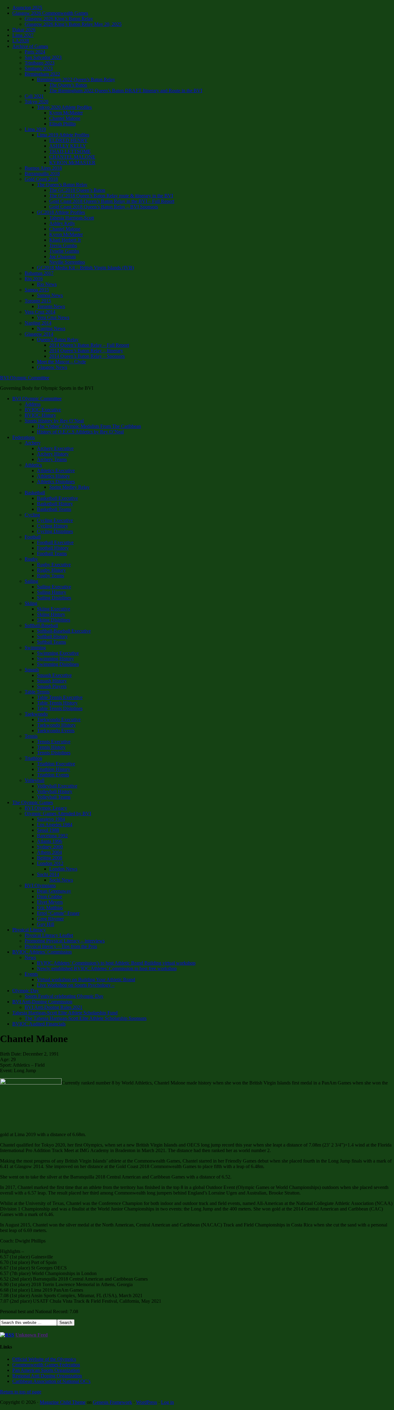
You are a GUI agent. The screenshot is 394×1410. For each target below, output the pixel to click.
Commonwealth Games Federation (46, 1364)
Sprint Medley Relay (69, 487)
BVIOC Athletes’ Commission (42, 951)
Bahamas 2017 (39, 273)
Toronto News (51, 306)
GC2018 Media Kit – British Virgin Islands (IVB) (85, 267)
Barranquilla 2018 (42, 173)
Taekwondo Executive (59, 719)
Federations (23, 437)
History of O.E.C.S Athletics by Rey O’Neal (80, 431)
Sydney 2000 (50, 846)
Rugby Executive (54, 564)
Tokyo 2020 (36, 101)
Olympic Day (25, 990)
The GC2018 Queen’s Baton (77, 190)
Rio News (47, 284)
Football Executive (55, 542)
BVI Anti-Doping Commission (42, 1001)
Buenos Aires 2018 (43, 168)
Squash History (52, 680)
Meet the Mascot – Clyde (61, 361)
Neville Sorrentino (67, 262)
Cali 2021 (34, 96)
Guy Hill (45, 924)
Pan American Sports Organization (46, 1370)
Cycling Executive (55, 520)
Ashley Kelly (62, 223)
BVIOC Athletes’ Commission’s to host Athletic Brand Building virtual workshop (116, 963)
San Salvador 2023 (43, 57)
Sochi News (61, 880)
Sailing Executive (54, 586)
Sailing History (51, 592)
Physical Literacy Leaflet (49, 935)
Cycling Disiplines (55, 531)
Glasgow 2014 (39, 334)
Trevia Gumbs (63, 245)
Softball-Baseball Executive (64, 631)
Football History (53, 548)
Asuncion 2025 (27, 7)
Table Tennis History (57, 702)
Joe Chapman (62, 256)
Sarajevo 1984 (51, 819)
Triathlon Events (53, 774)
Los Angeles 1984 (54, 824)
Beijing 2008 (49, 857)
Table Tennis (37, 691)
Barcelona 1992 (52, 835)
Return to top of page (20, 1391)
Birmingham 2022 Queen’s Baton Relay (76, 79)
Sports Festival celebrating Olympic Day (64, 996)
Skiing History (51, 614)
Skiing (31, 603)
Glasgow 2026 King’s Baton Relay (59, 18)
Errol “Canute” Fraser (58, 913)
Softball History (52, 636)
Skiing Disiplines (53, 619)
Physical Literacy (29, 929)
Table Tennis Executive (59, 697)
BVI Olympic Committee (24, 377)
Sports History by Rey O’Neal (54, 420)
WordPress (146, 1402)
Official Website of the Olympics (44, 1359)
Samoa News (50, 295)
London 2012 (50, 863)
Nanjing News (51, 328)
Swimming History (55, 658)
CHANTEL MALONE (72, 157)
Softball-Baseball (41, 625)
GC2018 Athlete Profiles (61, 212)
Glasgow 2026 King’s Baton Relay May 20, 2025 (73, 24)
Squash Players (51, 686)
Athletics (33, 465)
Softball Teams (51, 642)
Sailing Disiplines (54, 597)
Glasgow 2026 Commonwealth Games (50, 13)
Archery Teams (52, 459)
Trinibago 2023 (39, 62)
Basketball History (55, 503)
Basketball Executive (57, 498)
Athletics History (53, 476)
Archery (33, 442)
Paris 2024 (35, 51)
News (30, 957)
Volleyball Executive (57, 785)
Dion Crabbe (49, 896)
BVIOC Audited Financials (39, 1023)
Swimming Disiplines (58, 664)
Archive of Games (30, 46)
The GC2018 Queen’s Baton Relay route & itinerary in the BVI (111, 195)
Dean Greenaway (54, 891)
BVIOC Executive (43, 409)
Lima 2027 (23, 35)
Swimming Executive (58, 653)
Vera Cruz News (53, 317)
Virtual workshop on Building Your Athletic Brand (86, 979)
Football (33, 536)
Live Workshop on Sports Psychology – (76, 985)
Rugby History (51, 570)
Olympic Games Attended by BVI (58, 813)
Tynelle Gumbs (64, 251)
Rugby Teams (50, 575)
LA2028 (20, 40)
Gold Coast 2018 (41, 179)
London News (63, 868)
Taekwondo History (56, 725)
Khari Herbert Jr (65, 240)
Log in (167, 1402)
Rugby (31, 559)
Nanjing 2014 (38, 323)
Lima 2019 (35, 129)
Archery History (53, 453)
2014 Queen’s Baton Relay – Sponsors (87, 356)
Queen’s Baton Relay (57, 339)
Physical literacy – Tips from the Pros (61, 946)
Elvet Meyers (50, 902)
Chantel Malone (64, 118)
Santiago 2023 (39, 68)
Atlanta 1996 (49, 841)
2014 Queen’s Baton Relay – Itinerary (86, 350)
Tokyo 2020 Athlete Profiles (64, 107)
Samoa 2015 (37, 289)
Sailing (31, 581)
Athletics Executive (56, 470)
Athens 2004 (49, 852)
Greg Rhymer (50, 918)
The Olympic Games (32, 802)
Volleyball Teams (53, 797)
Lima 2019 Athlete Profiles (63, 134)
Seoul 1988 (48, 830)
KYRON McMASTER (72, 162)
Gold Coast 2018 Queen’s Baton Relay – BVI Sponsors (103, 206)
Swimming (35, 647)
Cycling (32, 514)
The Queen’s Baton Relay (62, 184)
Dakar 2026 (23, 29)
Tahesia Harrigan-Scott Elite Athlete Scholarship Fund (65, 1012)
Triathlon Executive (56, 763)
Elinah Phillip (62, 123)
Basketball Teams (54, 509)
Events (31, 974)
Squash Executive (54, 675)
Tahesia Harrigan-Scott (71, 217)
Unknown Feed (31, 1334)
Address (33, 404)
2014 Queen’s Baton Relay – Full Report (89, 345)
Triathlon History (53, 769)
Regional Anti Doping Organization (47, 1375)
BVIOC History (40, 415)
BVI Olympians (40, 885)
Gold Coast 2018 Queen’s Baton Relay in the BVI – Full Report (111, 201)
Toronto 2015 (38, 300)
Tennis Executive (53, 741)
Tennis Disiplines (53, 752)
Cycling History (52, 525)
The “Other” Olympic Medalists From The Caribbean (89, 426)
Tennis (31, 736)
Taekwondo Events (55, 730)
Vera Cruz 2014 (40, 311)
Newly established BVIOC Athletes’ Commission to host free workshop (107, 968)
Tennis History (51, 747)
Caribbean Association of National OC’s (51, 1381)
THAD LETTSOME (70, 151)
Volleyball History (54, 791)
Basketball (35, 492)
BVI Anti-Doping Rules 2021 (53, 1007)
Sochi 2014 (48, 874)
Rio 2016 (34, 278)
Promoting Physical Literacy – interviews (65, 940)
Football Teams (52, 553)
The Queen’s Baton (68, 85)
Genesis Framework (112, 1402)
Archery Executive (55, 448)
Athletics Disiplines (56, 481)
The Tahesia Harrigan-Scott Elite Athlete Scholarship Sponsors (86, 1018)
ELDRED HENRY (68, 140)
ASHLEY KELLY (67, 145)
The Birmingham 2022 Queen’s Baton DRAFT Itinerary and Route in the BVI (125, 90)
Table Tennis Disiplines (59, 708)
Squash (32, 669)
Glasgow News (52, 367)
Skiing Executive (53, 608)
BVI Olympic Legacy (46, 808)
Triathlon (33, 758)
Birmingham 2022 (42, 74)
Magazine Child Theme (63, 1402)
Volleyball (34, 780)
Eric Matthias (50, 907)
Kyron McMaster (66, 112)
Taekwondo (36, 714)
